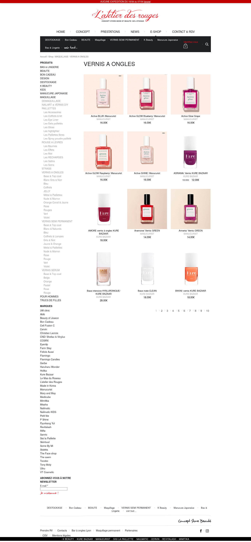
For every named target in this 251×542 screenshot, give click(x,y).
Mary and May (48, 393)
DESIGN (44, 78)
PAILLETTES (49, 108)
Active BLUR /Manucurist (103, 116)
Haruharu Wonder (50, 367)
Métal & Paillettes (53, 195)
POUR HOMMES (49, 296)
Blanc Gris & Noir (53, 180)
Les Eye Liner (51, 119)
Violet (47, 217)
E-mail (44, 485)
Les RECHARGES (53, 157)
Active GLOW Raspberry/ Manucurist (103, 173)
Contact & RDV (183, 31)
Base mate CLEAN (147, 290)
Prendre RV (46, 530)
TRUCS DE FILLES (50, 300)
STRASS (46, 168)
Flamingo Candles (50, 359)
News (135, 31)
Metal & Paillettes (53, 247)
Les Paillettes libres (54, 134)
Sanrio (43, 434)
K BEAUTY (46, 86)
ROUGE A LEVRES (52, 142)
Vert (46, 213)
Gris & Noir (49, 240)
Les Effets (49, 149)
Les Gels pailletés (53, 123)
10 (207, 311)
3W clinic (45, 310)
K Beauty (148, 40)
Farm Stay (45, 348)
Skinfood (45, 442)
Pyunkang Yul (47, 423)
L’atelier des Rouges (51, 382)
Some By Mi (46, 445)
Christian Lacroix (49, 333)
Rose (46, 206)
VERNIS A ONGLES (52, 172)
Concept (83, 31)
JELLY (47, 191)
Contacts (62, 530)
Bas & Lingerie (52, 47)
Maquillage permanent (108, 530)
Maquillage (100, 40)
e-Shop (155, 31)
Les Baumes (50, 146)
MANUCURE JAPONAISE (54, 93)
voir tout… (70, 48)
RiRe (42, 430)
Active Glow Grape (190, 116)
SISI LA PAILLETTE (123, 539)
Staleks (44, 449)
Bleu (46, 183)
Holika (43, 370)
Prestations (110, 31)
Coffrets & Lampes (54, 236)
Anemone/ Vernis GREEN (147, 230)
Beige (47, 277)
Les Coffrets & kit (53, 116)
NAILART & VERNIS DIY (55, 104)
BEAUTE (85, 40)
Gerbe (43, 363)
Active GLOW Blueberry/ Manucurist (147, 116)
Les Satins (49, 161)
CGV (45, 535)
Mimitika (44, 400)
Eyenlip (44, 344)
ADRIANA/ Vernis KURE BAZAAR (191, 173)
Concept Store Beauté (194, 521)
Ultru (42, 468)
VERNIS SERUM (51, 270)
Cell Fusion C (47, 325)
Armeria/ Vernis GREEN (191, 230)
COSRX (44, 340)
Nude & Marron (52, 198)
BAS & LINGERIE (49, 67)
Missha (44, 404)
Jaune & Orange (52, 243)
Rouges (48, 210)
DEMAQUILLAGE (51, 101)
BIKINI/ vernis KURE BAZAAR (190, 290)
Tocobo (44, 461)
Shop (50, 56)
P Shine (44, 419)
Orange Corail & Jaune (56, 202)
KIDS (43, 89)
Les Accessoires (52, 112)
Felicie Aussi (47, 351)
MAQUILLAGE (61, 56)
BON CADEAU (48, 74)
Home (61, 31)
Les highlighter (51, 131)
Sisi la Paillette (48, 438)
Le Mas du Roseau (50, 378)
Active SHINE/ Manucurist (147, 173)
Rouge (47, 258)
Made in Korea (48, 385)
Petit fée (44, 415)
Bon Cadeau (71, 40)
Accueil (43, 56)
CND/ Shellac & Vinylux (52, 336)
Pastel (47, 285)
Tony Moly (45, 464)
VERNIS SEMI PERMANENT (124, 40)
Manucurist (103, 119)
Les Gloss (49, 127)
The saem (45, 457)
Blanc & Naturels (52, 228)
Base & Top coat (52, 176)
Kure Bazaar (190, 176)
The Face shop (48, 453)
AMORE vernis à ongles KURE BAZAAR (103, 232)
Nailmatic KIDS (48, 412)
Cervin (43, 329)
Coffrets (48, 187)
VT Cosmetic (47, 472)
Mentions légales (61, 535)
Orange (48, 281)
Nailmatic (45, 408)
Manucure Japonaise (167, 40)
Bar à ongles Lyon (81, 530)
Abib (42, 314)
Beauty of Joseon (49, 318)
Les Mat (48, 153)
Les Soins (49, 164)
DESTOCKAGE (52, 40)
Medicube (45, 397)
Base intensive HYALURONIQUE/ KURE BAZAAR (103, 292)
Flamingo (45, 355)
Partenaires (131, 530)
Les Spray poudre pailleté (57, 138)
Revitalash (45, 427)
